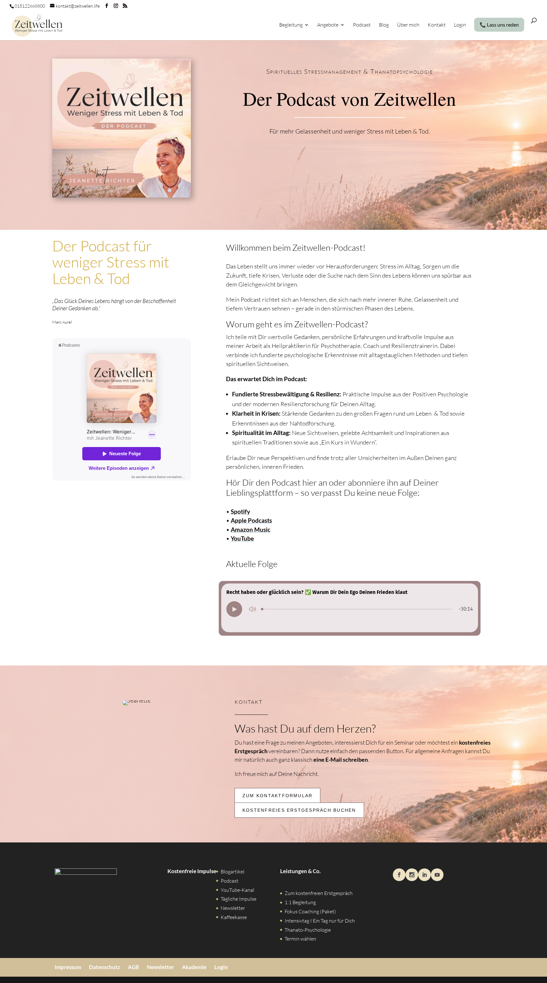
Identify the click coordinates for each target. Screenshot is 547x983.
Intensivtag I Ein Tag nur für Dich (320, 920)
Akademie (194, 966)
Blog (384, 25)
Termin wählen (300, 939)
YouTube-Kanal (237, 889)
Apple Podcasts (251, 520)
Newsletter (233, 908)
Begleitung (291, 25)
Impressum (68, 966)
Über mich (408, 25)
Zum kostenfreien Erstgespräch (319, 893)
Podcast (362, 25)
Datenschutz (104, 966)
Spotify (240, 511)
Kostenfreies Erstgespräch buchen (299, 810)
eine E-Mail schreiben (340, 759)
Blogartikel (232, 871)
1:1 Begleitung (300, 902)
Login (460, 25)
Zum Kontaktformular (277, 795)
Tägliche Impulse (238, 899)
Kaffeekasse (234, 917)
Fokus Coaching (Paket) (310, 911)
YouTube (242, 538)
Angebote (327, 25)
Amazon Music (250, 529)
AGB (133, 966)
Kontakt (437, 25)
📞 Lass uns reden (499, 24)
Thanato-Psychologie (308, 929)
